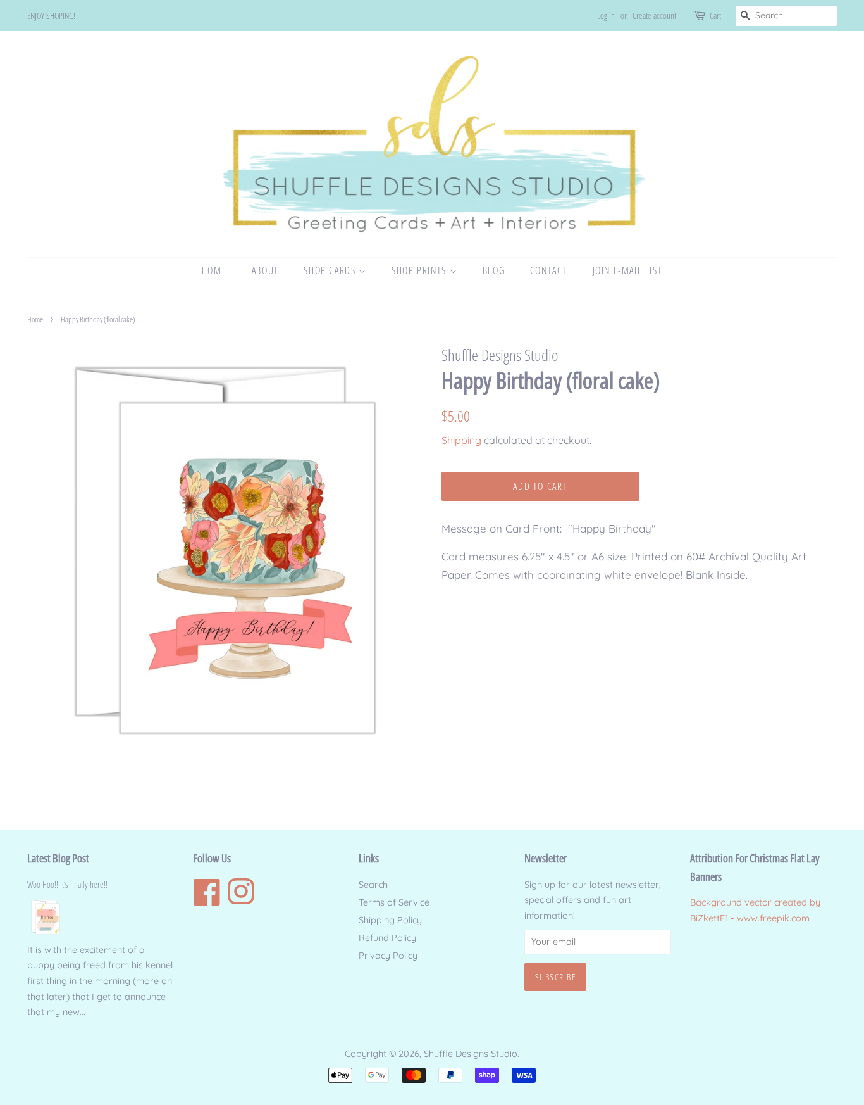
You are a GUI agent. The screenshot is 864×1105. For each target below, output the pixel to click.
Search (373, 884)
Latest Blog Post (58, 858)
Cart (715, 15)
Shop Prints (420, 270)
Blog (494, 270)
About (265, 270)
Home (214, 270)
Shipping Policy (390, 920)
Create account (654, 15)
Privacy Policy (388, 955)
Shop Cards (331, 270)
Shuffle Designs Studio (470, 1053)
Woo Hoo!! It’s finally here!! (67, 884)
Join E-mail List (628, 270)
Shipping (461, 440)
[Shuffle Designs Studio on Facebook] (207, 900)
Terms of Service (394, 902)
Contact (548, 270)
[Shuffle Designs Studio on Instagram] (241, 900)
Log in (606, 15)
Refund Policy (387, 938)
